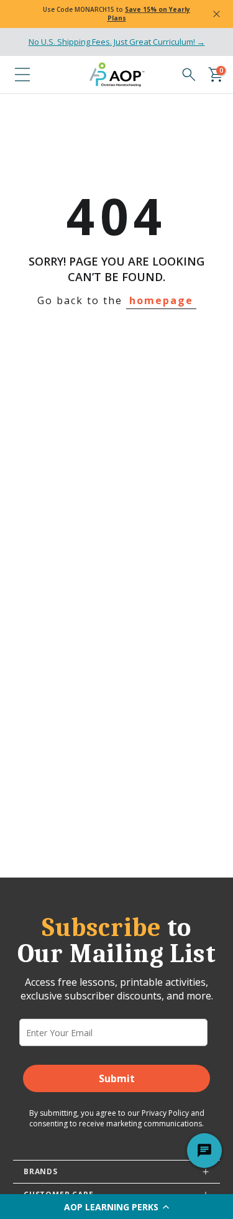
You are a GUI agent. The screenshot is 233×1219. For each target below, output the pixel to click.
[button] (116, 1206)
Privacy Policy (165, 1113)
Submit (117, 1078)
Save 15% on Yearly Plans (149, 13)
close (216, 14)
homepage (161, 300)
